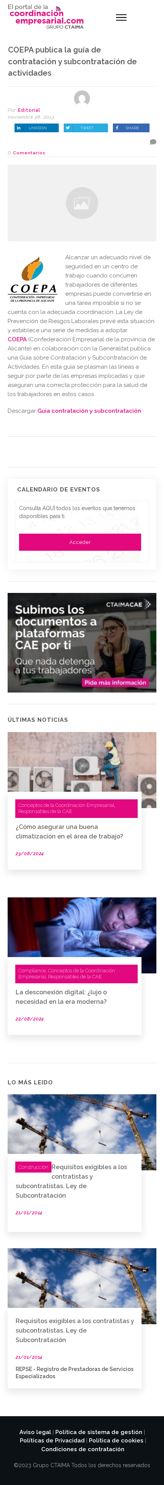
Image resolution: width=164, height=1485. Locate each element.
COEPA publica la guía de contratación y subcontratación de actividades (72, 61)
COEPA (17, 339)
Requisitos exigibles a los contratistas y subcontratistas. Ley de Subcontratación (75, 1330)
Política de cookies (116, 1440)
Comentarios (29, 153)
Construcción (33, 1167)
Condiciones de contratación (82, 1449)
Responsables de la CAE (45, 811)
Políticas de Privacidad (52, 1440)
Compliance (32, 970)
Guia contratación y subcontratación (89, 410)
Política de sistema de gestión (98, 1432)
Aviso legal (35, 1432)
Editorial (29, 110)
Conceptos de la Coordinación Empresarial (66, 805)
